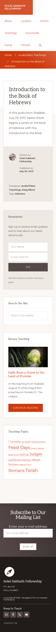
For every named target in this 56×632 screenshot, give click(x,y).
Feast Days (19, 447)
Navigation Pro (29, 597)
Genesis (34, 448)
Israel (10, 454)
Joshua (24, 454)
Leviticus (14, 460)
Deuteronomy (39, 441)
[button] (40, 45)
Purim (29, 465)
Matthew (26, 460)
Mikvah (36, 460)
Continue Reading (28, 409)
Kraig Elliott (28, 190)
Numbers (13, 464)
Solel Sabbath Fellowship (14, 7)
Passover (22, 465)
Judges (35, 454)
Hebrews (20, 193)
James (16, 455)
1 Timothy (14, 441)
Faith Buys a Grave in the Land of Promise (26, 374)
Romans (16, 470)
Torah (31, 470)
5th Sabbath (26, 442)
